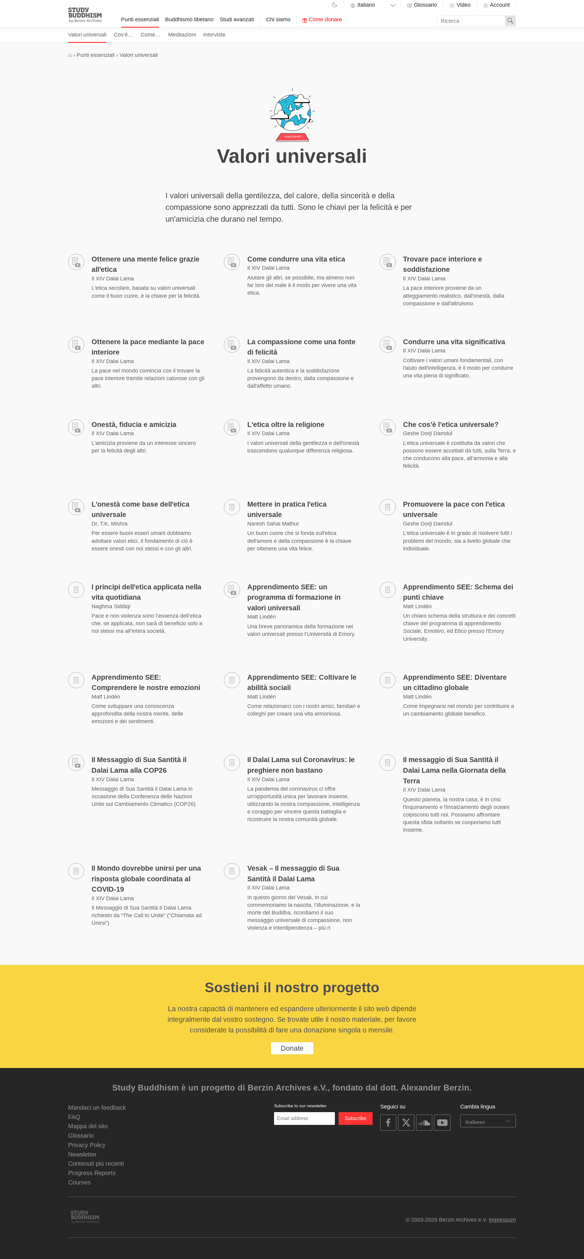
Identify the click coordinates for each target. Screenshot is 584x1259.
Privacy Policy (87, 1144)
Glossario (424, 5)
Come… (151, 35)
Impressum (502, 1220)
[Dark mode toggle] (335, 6)
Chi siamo (278, 19)
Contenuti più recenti (96, 1163)
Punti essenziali (140, 19)
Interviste (214, 35)
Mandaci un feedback (97, 1107)
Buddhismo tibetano (189, 19)
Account (499, 5)
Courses (79, 1182)
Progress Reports (92, 1172)
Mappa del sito (88, 1125)
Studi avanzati (237, 19)
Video (463, 5)
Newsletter (82, 1154)
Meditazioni (182, 35)
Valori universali (87, 35)
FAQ (74, 1116)
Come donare (324, 19)
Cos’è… (123, 35)
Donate (292, 1048)
